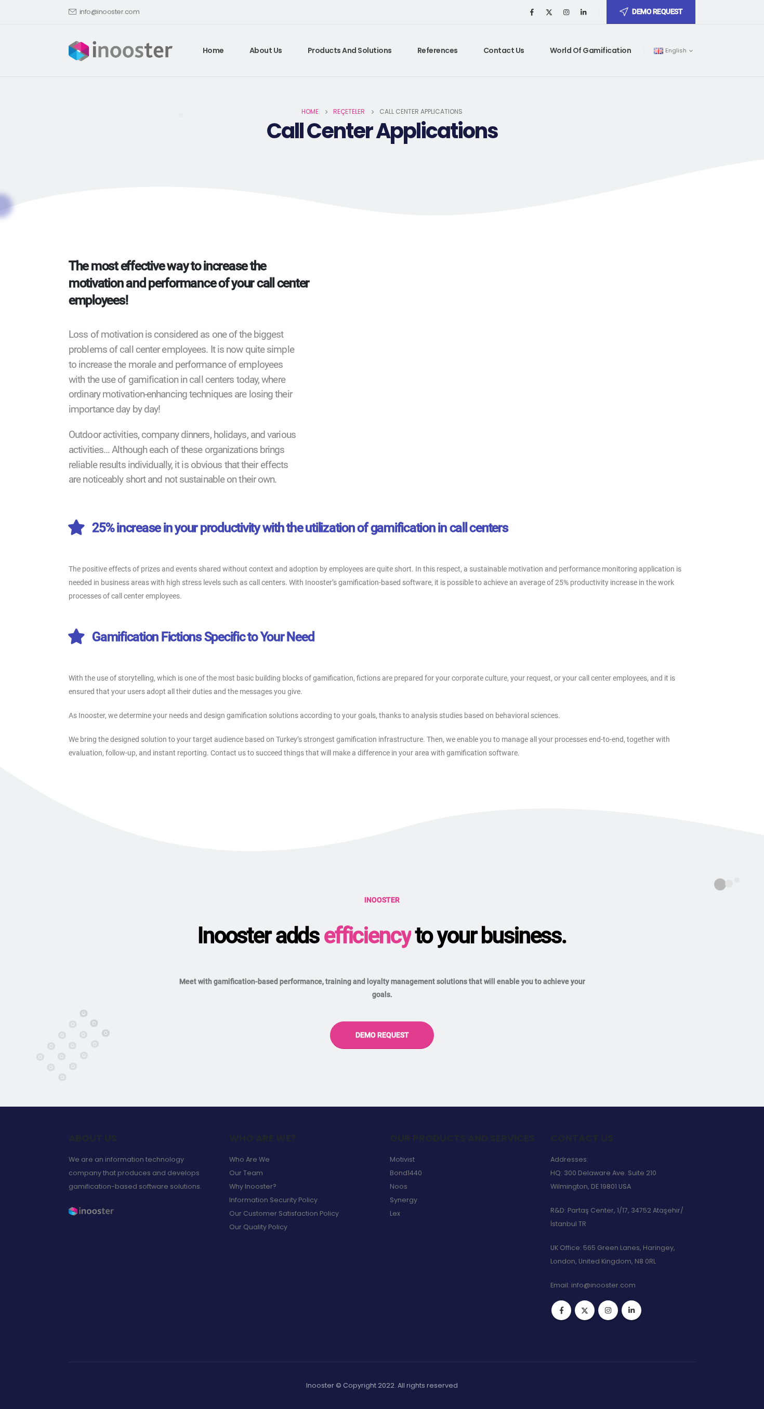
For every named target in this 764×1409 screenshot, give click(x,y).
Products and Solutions (350, 50)
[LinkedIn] (583, 12)
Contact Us (503, 50)
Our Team (246, 1172)
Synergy (403, 1199)
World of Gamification (590, 50)
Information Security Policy (273, 1199)
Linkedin (631, 1310)
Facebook (561, 1310)
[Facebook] (532, 12)
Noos (398, 1186)
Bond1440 (406, 1172)
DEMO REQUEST (657, 11)
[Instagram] (566, 12)
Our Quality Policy (258, 1226)
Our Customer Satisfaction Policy (284, 1213)
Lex (395, 1213)
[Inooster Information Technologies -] (121, 50)
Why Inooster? (252, 1186)
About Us (265, 50)
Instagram (608, 1310)
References (437, 50)
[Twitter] (549, 12)
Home (213, 50)
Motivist (402, 1159)
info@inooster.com (110, 11)
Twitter (585, 1310)
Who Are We (249, 1159)
